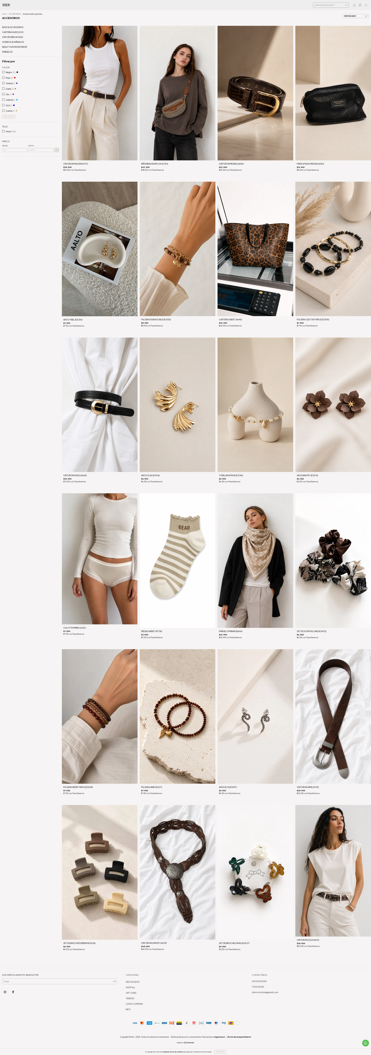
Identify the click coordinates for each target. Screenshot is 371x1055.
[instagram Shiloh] (5, 992)
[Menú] (365, 5)
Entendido (220, 1052)
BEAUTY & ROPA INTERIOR (14, 47)
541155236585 (259, 981)
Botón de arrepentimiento (239, 1037)
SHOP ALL (130, 987)
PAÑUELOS (7, 51)
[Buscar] (346, 5)
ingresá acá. (219, 1037)
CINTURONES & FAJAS (12, 37)
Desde (5, 146)
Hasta (31, 146)
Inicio (4, 14)
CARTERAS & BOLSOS (12, 32)
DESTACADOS (133, 981)
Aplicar (56, 150)
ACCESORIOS (15, 14)
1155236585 (258, 986)
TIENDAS (130, 998)
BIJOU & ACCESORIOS (12, 27)
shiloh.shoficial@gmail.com (265, 992)
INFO (128, 1009)
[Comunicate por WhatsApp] (365, 1043)
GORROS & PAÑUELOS (13, 42)
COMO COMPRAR (134, 1004)
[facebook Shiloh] (13, 992)
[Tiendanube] (186, 1043)
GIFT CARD (131, 992)
